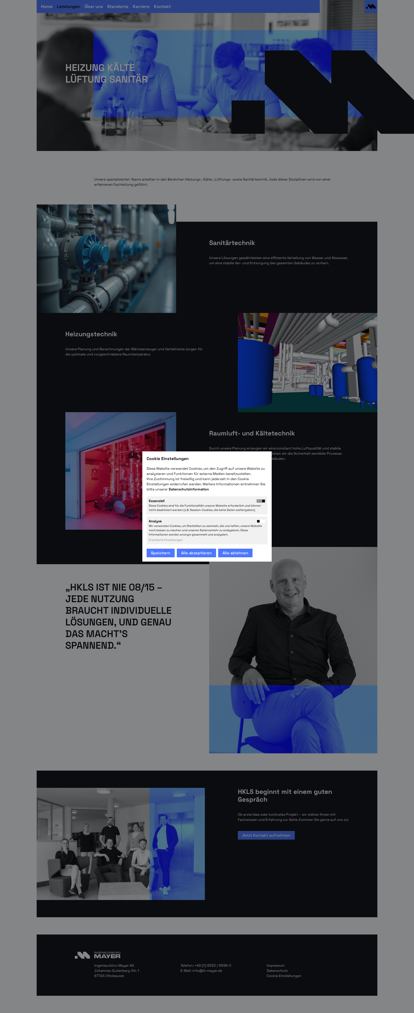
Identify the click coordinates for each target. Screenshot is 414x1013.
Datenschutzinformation (189, 489)
